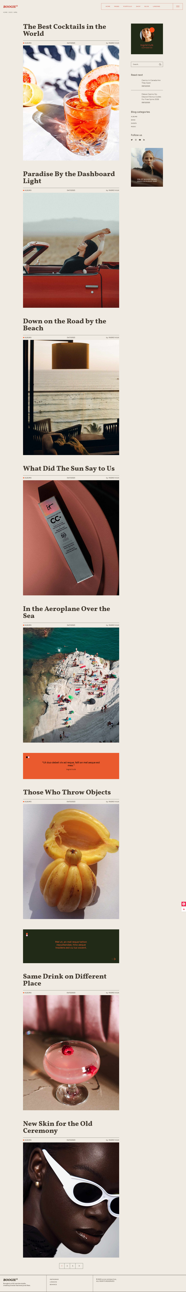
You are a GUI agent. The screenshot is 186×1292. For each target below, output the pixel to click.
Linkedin (53, 1282)
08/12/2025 (146, 86)
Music (133, 127)
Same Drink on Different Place (65, 980)
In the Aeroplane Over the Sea (66, 612)
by (112, 43)
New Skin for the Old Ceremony (57, 1127)
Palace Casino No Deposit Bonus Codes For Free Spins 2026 (151, 97)
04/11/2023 (71, 43)
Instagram (54, 1279)
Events (134, 123)
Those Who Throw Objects (67, 793)
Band (133, 120)
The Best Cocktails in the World (64, 30)
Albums (28, 43)
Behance (53, 1284)
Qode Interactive (109, 1279)
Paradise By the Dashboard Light (69, 177)
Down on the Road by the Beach (64, 325)
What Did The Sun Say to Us (69, 469)
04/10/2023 (71, 802)
